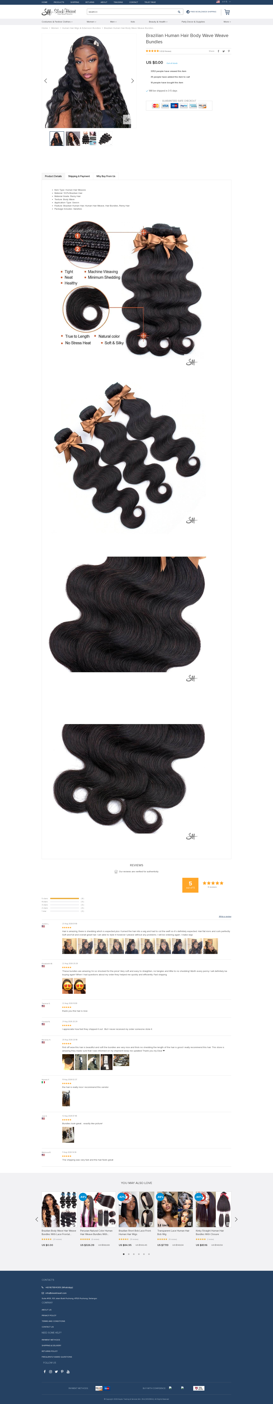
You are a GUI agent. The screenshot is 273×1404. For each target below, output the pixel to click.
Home (44, 2)
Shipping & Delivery (51, 1345)
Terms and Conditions (53, 1321)
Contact (133, 2)
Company (47, 1302)
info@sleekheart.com (56, 1293)
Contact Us (48, 1327)
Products (59, 2)
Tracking (118, 2)
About (104, 2)
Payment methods (51, 1340)
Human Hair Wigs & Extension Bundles (81, 28)
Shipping (74, 2)
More (226, 21)
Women (55, 28)
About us (47, 1310)
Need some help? (51, 1332)
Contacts (48, 1279)
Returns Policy (50, 1351)
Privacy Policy (49, 1315)
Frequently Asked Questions (57, 1357)
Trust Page (150, 2)
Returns (89, 2)
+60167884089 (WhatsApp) (59, 1287)
